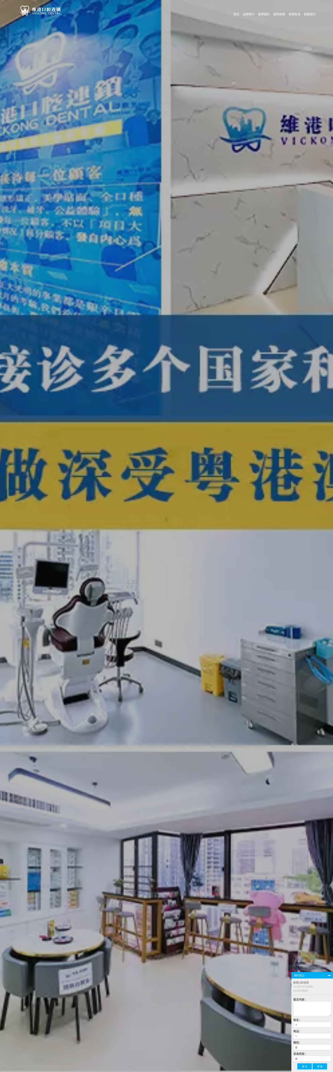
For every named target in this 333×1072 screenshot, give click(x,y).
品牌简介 (249, 14)
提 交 (304, 1066)
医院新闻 (279, 14)
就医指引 (310, 14)
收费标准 (294, 14)
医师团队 (264, 14)
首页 (236, 14)
